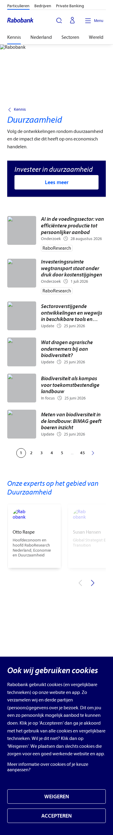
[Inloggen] (72, 21)
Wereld (96, 37)
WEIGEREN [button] (56, 796)
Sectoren (70, 37)
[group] (34, 536)
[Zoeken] (59, 20)
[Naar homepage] (20, 21)
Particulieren (18, 5)
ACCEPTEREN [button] (56, 816)
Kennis (14, 37)
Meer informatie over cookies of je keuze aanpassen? (47, 767)
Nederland (41, 37)
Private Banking (70, 5)
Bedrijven (42, 5)
